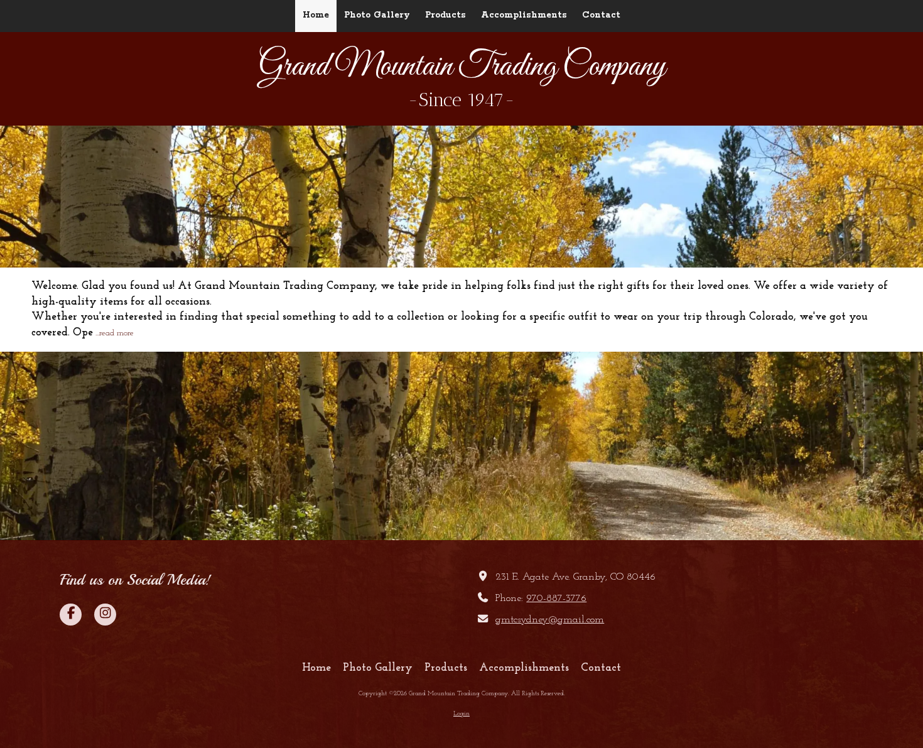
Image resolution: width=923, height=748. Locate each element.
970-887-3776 (556, 599)
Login (461, 713)
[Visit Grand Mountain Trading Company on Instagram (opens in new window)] (105, 615)
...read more (114, 333)
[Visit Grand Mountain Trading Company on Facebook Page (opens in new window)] (71, 615)
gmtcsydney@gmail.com (549, 620)
